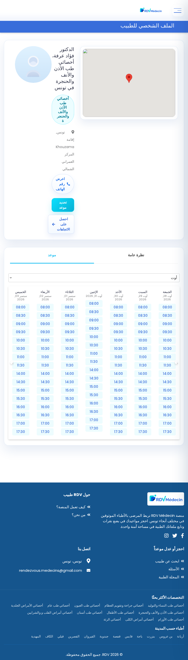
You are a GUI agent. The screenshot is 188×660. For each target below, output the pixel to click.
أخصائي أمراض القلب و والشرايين (49, 612)
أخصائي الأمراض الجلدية (27, 605)
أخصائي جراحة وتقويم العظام (124, 605)
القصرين (74, 636)
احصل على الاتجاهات (63, 224)
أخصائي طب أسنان (89, 612)
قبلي (61, 636)
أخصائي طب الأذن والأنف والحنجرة (161, 612)
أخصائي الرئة (112, 619)
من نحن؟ (78, 514)
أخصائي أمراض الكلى (139, 619)
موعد (52, 254)
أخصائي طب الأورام (171, 619)
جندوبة (104, 636)
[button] (129, 78)
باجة (139, 636)
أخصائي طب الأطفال (120, 612)
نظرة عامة (136, 254)
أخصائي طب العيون (87, 605)
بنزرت (151, 636)
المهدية (36, 636)
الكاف (49, 636)
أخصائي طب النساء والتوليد (166, 605)
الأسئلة (173, 568)
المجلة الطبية (169, 577)
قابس (128, 636)
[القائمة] (178, 10)
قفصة (116, 636)
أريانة (180, 636)
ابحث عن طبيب (167, 561)
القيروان (89, 636)
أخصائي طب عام (58, 605)
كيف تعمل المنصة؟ (70, 506)
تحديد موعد (63, 205)
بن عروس (166, 636)
